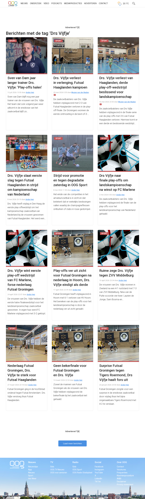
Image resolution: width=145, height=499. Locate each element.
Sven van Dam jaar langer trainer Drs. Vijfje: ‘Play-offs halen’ (25, 82)
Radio (75, 462)
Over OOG (122, 462)
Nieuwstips (33, 466)
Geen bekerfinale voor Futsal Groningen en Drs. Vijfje (70, 370)
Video (46, 3)
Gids (52, 466)
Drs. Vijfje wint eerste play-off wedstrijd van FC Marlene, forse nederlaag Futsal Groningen (24, 280)
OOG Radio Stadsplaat (82, 472)
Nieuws (24, 3)
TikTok (98, 481)
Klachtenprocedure (125, 475)
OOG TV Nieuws (57, 469)
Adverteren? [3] (72, 27)
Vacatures (121, 469)
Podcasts (56, 3)
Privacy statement (125, 484)
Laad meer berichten (72, 443)
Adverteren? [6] (72, 431)
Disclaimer (121, 481)
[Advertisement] (72, 17)
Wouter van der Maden (80, 92)
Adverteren (90, 3)
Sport (30, 475)
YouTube (99, 472)
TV (51, 462)
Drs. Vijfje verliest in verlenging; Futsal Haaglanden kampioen (70, 82)
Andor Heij (30, 92)
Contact (103, 3)
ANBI (119, 478)
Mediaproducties (73, 3)
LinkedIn (98, 478)
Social (98, 462)
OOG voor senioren (58, 472)
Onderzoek (35, 3)
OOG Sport (77, 469)
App (30, 469)
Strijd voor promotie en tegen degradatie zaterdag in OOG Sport (70, 180)
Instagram (99, 469)
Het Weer (32, 478)
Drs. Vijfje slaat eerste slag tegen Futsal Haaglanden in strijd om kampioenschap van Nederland (25, 185)
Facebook (99, 466)
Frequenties (122, 472)
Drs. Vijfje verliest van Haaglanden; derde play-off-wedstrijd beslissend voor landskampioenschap (116, 87)
